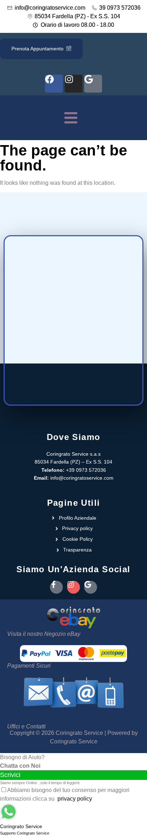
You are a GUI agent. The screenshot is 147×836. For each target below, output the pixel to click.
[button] (71, 119)
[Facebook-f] (56, 587)
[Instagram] (73, 84)
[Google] (93, 84)
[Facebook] (54, 84)
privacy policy (74, 799)
